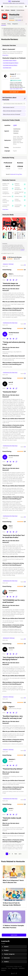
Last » (20, 853)
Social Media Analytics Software (9, 60)
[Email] (13, 280)
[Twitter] (7, 280)
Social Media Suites (7, 67)
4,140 (19, 20)
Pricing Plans (16, 174)
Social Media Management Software (10, 63)
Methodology (23, 35)
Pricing (9, 23)
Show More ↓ (5, 55)
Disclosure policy (15, 35)
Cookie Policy (4, 968)
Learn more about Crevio (16, 88)
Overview (3, 23)
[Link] (16, 280)
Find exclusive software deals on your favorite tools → (14, 3)
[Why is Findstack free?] (26, 24)
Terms (9, 968)
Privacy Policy (15, 968)
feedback (22, 250)
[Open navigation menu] (26, 6)
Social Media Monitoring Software (10, 65)
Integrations (15, 23)
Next (16, 853)
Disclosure (3, 970)
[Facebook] (16, 973)
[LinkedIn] (10, 280)
